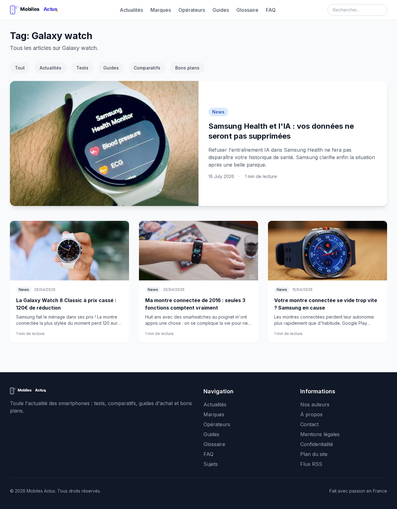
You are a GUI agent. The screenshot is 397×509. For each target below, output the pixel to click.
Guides (220, 10)
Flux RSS (311, 464)
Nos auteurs (314, 404)
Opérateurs (191, 10)
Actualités (131, 10)
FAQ (271, 10)
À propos (311, 414)
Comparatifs (147, 67)
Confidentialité (316, 444)
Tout (20, 67)
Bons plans (187, 67)
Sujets (210, 464)
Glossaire (247, 10)
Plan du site (314, 454)
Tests (82, 67)
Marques (160, 10)
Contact (309, 424)
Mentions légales (320, 434)
